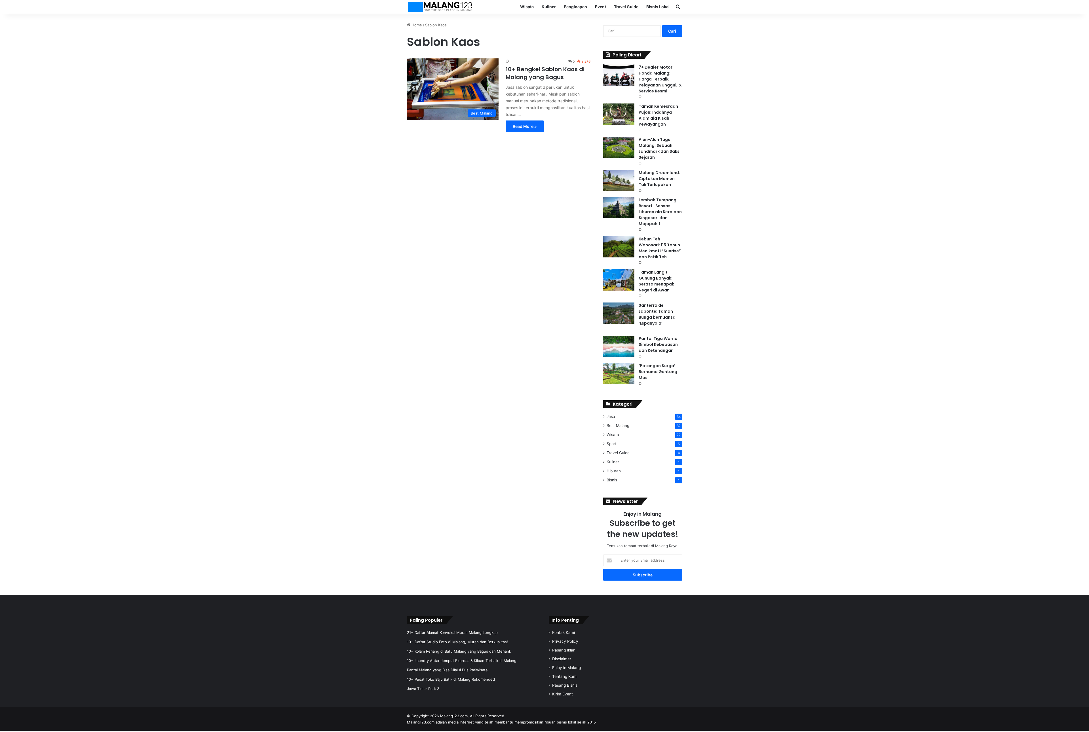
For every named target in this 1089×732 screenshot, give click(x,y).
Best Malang (618, 425)
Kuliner (549, 6)
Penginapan (575, 6)
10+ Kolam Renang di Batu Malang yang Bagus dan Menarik (459, 651)
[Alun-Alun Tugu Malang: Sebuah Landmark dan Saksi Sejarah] (618, 147)
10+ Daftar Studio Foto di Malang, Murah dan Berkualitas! (457, 642)
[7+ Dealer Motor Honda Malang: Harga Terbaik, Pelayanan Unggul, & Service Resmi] (618, 75)
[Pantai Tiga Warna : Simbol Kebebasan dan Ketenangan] (618, 346)
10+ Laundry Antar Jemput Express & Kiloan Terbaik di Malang (461, 660)
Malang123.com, (455, 716)
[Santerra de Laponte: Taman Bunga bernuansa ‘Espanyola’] (618, 313)
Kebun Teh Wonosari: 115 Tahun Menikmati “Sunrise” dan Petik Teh (660, 248)
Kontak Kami (563, 632)
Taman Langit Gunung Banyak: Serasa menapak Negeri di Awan (656, 281)
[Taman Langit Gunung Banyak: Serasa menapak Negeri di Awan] (618, 280)
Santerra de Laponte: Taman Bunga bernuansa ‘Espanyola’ (657, 314)
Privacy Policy (565, 641)
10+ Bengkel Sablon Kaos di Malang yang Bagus (545, 73)
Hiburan (614, 471)
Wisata (527, 6)
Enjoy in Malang (566, 667)
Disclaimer (561, 659)
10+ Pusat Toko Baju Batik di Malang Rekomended (451, 679)
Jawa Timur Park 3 (423, 688)
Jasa (611, 416)
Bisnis (612, 480)
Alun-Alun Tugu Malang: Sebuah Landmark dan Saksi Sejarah (660, 148)
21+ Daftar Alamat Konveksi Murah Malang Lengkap (452, 632)
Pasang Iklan (563, 650)
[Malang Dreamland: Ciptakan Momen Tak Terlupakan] (618, 180)
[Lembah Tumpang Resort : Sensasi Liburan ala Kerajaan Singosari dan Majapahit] (618, 207)
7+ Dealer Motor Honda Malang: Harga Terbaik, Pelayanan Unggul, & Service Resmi (660, 79)
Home (416, 25)
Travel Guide (626, 6)
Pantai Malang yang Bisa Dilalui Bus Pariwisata (447, 670)
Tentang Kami (564, 676)
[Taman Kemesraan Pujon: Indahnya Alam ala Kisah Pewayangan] (618, 114)
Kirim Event (562, 694)
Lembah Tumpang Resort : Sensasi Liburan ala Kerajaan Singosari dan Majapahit (660, 212)
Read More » (525, 126)
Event (600, 6)
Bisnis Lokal (658, 6)
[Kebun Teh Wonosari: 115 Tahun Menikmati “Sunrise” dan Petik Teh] (618, 246)
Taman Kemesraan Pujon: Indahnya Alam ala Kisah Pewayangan (658, 115)
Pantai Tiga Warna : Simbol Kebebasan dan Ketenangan (659, 344)
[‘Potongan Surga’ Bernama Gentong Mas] (618, 373)
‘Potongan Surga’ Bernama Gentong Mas (658, 371)
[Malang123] (440, 6)
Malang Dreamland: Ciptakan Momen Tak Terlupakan (659, 178)
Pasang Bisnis (564, 685)
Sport (612, 443)
